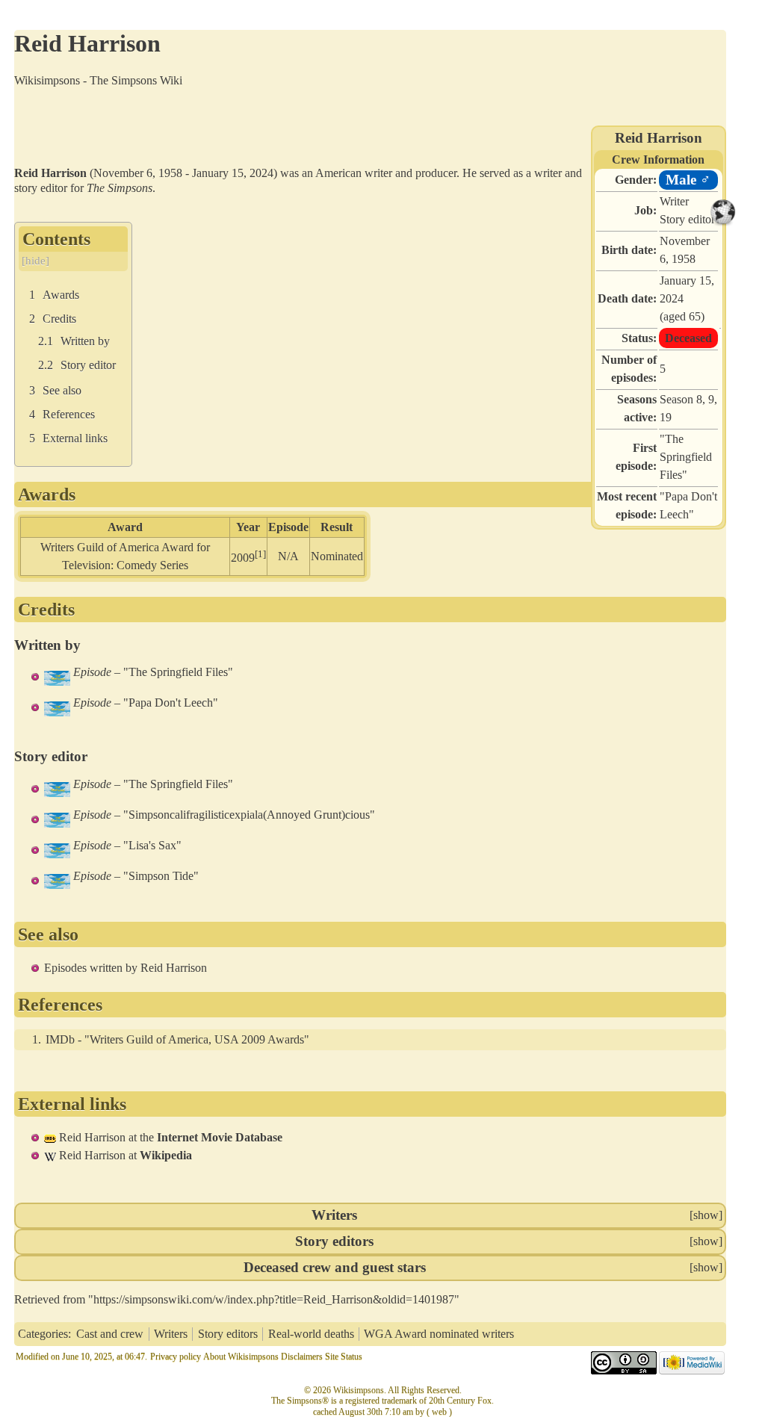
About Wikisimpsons (241, 1356)
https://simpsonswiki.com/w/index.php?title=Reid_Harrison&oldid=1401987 (273, 1299)
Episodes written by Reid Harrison (125, 967)
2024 (672, 298)
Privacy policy (175, 1356)
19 (666, 417)
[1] (260, 553)
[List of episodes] (57, 676)
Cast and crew (109, 1333)
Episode (92, 672)
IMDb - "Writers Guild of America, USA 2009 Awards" (177, 1039)
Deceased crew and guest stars (335, 1267)
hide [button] (35, 261)
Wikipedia (166, 1155)
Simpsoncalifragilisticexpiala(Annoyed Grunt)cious (249, 814)
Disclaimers (302, 1356)
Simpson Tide (160, 875)
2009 (243, 558)
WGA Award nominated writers (439, 1333)
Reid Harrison (92, 1137)
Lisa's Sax (152, 845)
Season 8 (681, 399)
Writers (334, 1215)
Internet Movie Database (219, 1137)
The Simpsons (119, 188)
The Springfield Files (686, 456)
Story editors (334, 1241)
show (706, 1215)
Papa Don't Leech (170, 702)
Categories (43, 1333)
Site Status (343, 1356)
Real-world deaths (311, 1333)
